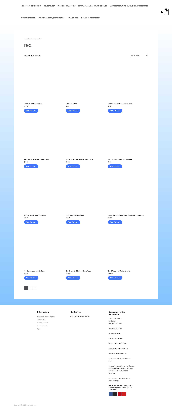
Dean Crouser (49, 6)
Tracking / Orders (42, 323)
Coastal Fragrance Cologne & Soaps (92, 6)
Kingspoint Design (28, 18)
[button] (149, 6)
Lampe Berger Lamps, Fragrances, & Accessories (129, 6)
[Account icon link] (162, 12)
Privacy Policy (41, 320)
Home (26, 39)
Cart (38, 329)
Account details (42, 326)
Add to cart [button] (31, 110)
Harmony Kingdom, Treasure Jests (51, 18)
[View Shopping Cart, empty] (167, 12)
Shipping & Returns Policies (46, 317)
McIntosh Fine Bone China (31, 6)
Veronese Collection (66, 6)
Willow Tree (73, 18)
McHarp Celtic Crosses (90, 18)
